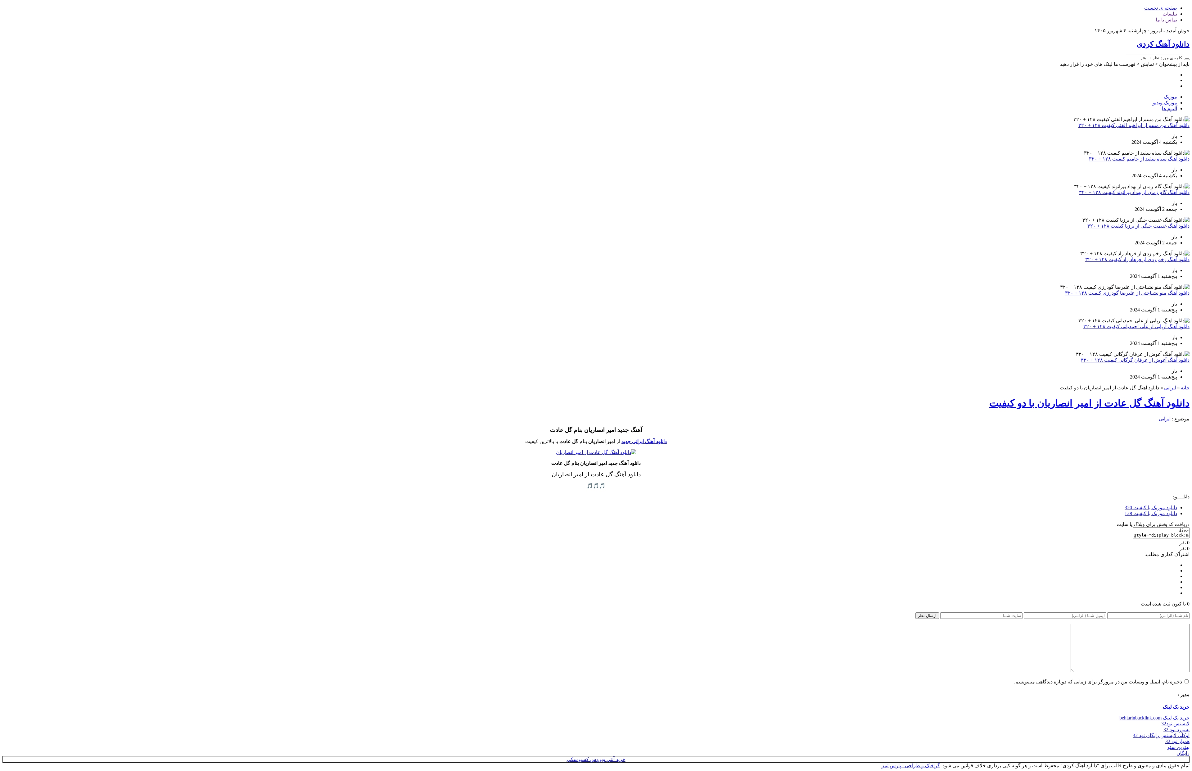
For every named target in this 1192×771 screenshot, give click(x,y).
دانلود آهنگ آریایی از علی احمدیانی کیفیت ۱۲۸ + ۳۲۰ (1136, 326)
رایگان (1183, 753)
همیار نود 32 (1177, 741)
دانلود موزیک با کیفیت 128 (1151, 513)
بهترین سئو (1178, 747)
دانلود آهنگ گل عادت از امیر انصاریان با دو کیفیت (1089, 403)
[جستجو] (1187, 59)
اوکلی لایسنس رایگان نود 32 (1161, 735)
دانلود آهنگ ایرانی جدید (644, 441)
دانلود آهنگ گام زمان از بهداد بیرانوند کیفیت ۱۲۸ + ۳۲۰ (1134, 192)
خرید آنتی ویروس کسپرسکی (596, 759)
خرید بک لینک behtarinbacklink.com (1154, 717)
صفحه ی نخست (1160, 8)
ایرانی (1170, 387)
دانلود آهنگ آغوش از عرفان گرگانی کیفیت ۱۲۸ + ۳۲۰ (1135, 360)
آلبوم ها (1169, 108)
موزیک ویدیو (1165, 102)
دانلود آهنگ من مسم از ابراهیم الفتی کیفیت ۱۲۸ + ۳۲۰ (1134, 125)
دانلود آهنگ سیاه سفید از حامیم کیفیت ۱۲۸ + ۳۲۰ (1139, 158)
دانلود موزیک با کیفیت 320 (1151, 507)
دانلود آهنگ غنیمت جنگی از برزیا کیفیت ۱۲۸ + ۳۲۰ (1138, 226)
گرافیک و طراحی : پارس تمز (911, 765)
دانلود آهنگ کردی (1163, 44)
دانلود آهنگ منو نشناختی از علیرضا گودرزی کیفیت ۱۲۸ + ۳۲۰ (1127, 293)
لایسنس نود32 (1175, 723)
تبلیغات (1170, 13)
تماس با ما (1166, 19)
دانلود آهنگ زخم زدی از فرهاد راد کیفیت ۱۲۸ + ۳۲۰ (1137, 259)
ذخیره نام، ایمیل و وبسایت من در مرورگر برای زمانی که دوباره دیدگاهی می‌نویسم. (1098, 681)
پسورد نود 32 (1176, 729)
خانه (1185, 387)
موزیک (1170, 96)
